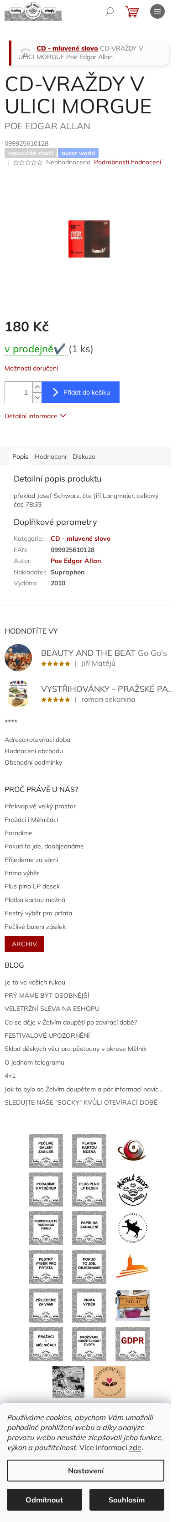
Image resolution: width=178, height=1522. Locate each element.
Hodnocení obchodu (34, 751)
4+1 (10, 1075)
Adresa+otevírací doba (37, 740)
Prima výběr (22, 873)
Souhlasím (127, 1499)
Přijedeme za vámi (31, 860)
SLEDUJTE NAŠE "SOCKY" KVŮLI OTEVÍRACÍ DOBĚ (81, 1102)
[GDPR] (132, 1343)
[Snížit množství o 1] (37, 397)
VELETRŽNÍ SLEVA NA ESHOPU (52, 1009)
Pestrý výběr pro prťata (38, 913)
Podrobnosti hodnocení (127, 162)
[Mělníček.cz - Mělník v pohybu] (132, 1266)
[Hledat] (109, 11)
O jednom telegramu (34, 1062)
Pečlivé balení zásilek (35, 927)
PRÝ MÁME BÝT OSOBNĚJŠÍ (47, 995)
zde (135, 1447)
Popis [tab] (20, 456)
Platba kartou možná (35, 900)
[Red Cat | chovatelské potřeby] (132, 1305)
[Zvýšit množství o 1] (37, 387)
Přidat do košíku (86, 392)
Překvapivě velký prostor (40, 806)
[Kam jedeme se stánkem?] (68, 1381)
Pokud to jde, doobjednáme (44, 846)
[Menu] (157, 11)
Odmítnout (44, 1499)
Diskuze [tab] (84, 456)
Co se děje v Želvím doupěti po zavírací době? (71, 1022)
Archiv (24, 944)
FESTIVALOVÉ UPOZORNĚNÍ (47, 1035)
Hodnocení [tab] (50, 456)
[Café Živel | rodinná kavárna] (132, 1150)
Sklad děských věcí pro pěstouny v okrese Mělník (76, 1049)
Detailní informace (31, 416)
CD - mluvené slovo (80, 538)
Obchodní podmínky (33, 762)
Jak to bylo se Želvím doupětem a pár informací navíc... (83, 1089)
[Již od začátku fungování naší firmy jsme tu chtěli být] (46, 1343)
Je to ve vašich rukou (35, 982)
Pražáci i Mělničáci (31, 820)
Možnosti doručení (31, 368)
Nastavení (86, 1470)
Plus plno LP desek (32, 886)
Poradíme (18, 833)
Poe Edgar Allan (76, 561)
